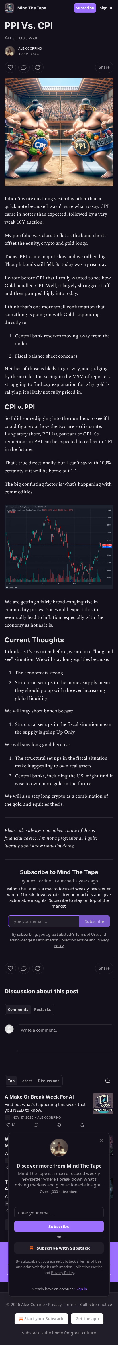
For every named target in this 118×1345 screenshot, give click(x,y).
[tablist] (29, 1009)
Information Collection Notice (77, 1266)
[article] (59, 1110)
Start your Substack (44, 1318)
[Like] (10, 67)
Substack (30, 1333)
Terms (71, 1304)
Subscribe (85, 8)
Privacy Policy (62, 1272)
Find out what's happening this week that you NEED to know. (45, 1107)
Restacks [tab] (42, 1009)
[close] (101, 1140)
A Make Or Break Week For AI (39, 1097)
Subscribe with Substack (63, 1248)
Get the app (87, 1318)
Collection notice (96, 1304)
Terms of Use (90, 1261)
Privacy (55, 1304)
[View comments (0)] (24, 67)
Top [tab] (11, 1080)
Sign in (106, 8)
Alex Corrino (30, 48)
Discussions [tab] (48, 1080)
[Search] (107, 1081)
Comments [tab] (18, 1009)
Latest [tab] (26, 1080)
